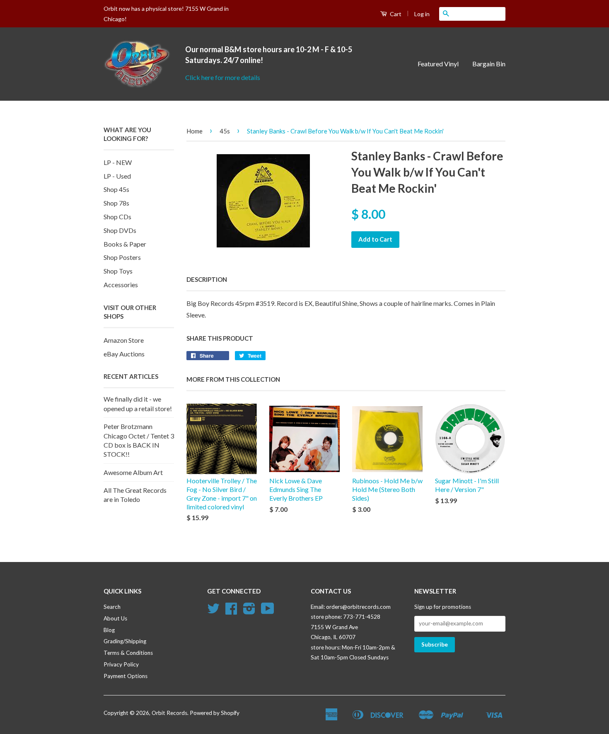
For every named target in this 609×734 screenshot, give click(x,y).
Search (112, 606)
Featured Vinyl (438, 64)
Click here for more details (222, 77)
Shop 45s (116, 189)
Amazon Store (124, 340)
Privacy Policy (121, 664)
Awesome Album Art (133, 472)
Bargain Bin (488, 64)
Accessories (121, 284)
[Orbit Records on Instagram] (249, 611)
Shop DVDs (120, 230)
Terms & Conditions (128, 652)
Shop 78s (116, 203)
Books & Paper (125, 244)
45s (225, 131)
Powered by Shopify (214, 713)
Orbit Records (169, 713)
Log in (422, 13)
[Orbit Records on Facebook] (231, 611)
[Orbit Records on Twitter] (213, 611)
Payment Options (125, 676)
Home (194, 131)
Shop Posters (122, 257)
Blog (109, 630)
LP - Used (117, 176)
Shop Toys (118, 271)
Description (206, 279)
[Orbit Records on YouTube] (267, 611)
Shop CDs (117, 216)
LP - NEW (118, 162)
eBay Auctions (124, 354)
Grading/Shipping (125, 641)
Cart (395, 13)
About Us (115, 618)
